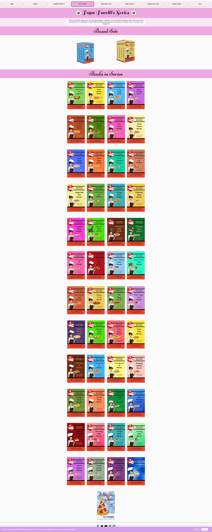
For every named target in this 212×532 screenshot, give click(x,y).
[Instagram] (114, 526)
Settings (196, 529)
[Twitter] (102, 526)
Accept (205, 529)
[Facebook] (98, 526)
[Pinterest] (110, 526)
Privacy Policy (71, 529)
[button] (200, 4)
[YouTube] (106, 526)
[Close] (210, 529)
